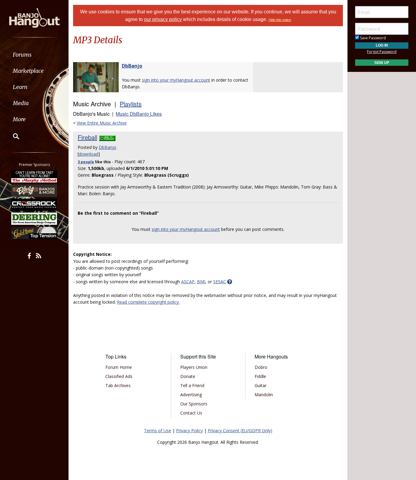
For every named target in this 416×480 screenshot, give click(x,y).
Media (21, 103)
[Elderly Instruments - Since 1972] (34, 190)
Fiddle (260, 376)
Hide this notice (280, 20)
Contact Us (191, 413)
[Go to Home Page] (34, 17)
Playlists (131, 103)
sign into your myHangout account (176, 80)
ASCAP (188, 281)
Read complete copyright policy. (148, 302)
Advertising (191, 394)
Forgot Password (382, 51)
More (19, 119)
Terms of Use (157, 430)
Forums (22, 54)
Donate (187, 376)
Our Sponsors (193, 404)
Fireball (87, 137)
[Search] (12, 136)
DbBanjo (132, 65)
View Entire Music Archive (102, 123)
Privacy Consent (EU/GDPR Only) (240, 430)
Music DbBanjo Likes (139, 113)
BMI (201, 281)
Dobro (261, 367)
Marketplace (28, 70)
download (88, 154)
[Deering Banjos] (34, 219)
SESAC (219, 281)
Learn (20, 86)
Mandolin (264, 394)
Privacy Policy (189, 430)
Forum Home (118, 367)
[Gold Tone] (34, 233)
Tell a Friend (192, 385)
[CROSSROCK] (34, 205)
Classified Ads (118, 376)
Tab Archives (118, 385)
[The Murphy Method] (34, 176)
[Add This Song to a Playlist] (107, 137)
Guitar (260, 385)
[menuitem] (34, 55)
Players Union (193, 367)
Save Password (372, 38)
